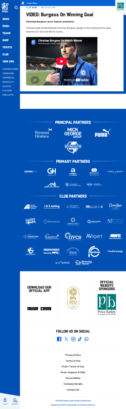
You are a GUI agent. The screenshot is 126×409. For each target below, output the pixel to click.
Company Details (73, 383)
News (5, 19)
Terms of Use (73, 360)
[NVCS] (73, 236)
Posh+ (6, 26)
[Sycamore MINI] (94, 185)
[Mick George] (73, 133)
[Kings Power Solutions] (73, 148)
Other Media (72, 405)
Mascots (6, 86)
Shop (5, 40)
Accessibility (73, 377)
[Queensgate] (94, 222)
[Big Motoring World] (83, 262)
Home (23, 3)
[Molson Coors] (73, 207)
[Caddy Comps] (30, 222)
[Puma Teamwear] (102, 133)
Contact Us (73, 389)
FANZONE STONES (10, 68)
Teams (6, 33)
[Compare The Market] (73, 172)
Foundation (8, 73)
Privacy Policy (73, 354)
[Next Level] (115, 172)
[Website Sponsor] (120, 6)
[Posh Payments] (52, 251)
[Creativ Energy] (115, 251)
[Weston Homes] (43, 133)
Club (5, 54)
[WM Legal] (52, 222)
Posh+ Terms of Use (73, 366)
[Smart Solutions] (94, 172)
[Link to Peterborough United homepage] (6, 7)
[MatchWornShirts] (115, 236)
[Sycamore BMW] (73, 185)
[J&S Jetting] (52, 206)
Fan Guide (7, 90)
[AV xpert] (94, 236)
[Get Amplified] (62, 262)
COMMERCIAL (8, 77)
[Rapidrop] (94, 251)
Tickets (7, 47)
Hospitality (8, 81)
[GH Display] (52, 172)
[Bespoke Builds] (52, 185)
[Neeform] (115, 221)
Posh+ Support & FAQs (73, 372)
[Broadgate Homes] (73, 251)
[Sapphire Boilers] (52, 236)
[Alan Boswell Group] (30, 206)
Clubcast (91, 405)
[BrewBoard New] (30, 251)
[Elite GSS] (94, 207)
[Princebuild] (30, 172)
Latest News (32, 3)
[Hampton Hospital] (30, 236)
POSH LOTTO (8, 94)
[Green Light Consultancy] (73, 222)
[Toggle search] (16, 7)
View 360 (8, 61)
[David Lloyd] (115, 207)
